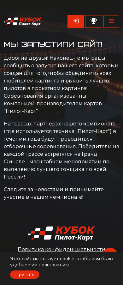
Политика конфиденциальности (61, 249)
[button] (111, 21)
